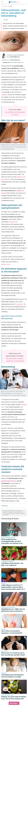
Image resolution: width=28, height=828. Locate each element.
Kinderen (3, 673)
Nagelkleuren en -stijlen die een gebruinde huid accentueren (13, 610)
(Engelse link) (13, 222)
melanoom (19, 304)
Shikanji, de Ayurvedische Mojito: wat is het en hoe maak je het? (14, 698)
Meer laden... (14, 703)
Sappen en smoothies (7, 695)
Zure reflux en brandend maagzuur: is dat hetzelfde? (11, 632)
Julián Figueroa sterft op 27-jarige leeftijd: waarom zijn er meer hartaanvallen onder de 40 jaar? (13, 587)
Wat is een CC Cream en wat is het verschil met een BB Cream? (13, 654)
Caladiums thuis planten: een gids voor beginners (12, 564)
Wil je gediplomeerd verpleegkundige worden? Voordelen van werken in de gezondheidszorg (11, 541)
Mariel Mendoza (15, 56)
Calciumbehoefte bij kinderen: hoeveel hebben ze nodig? (12, 676)
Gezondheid (4, 6)
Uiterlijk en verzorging (8, 537)
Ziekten (10, 6)
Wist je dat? (4, 651)
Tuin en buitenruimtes (7, 561)
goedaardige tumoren (8, 481)
